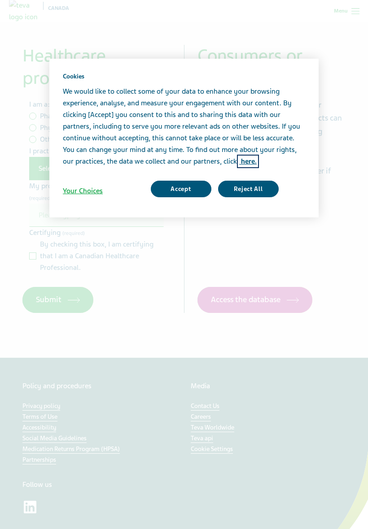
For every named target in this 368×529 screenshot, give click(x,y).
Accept (181, 189)
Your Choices (83, 190)
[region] (184, 138)
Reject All (248, 189)
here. (248, 161)
